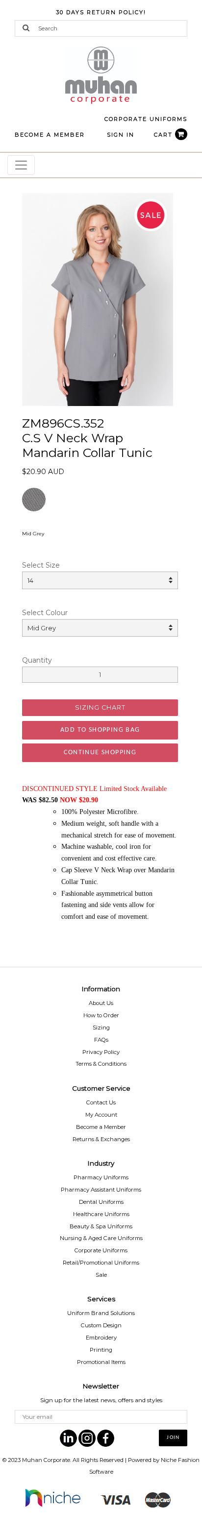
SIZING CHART (100, 707)
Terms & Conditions (101, 1063)
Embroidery (101, 1337)
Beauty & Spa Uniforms (101, 1226)
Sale (101, 1274)
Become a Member (101, 1127)
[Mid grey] (97, 298)
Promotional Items (101, 1362)
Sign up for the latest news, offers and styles (101, 1400)
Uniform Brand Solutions (101, 1313)
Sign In (120, 134)
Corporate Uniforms (101, 1250)
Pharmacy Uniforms (101, 1177)
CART (164, 134)
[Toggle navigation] (21, 165)
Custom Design (101, 1325)
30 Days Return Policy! (101, 12)
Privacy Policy (101, 1052)
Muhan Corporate (46, 1460)
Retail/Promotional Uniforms (101, 1262)
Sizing (101, 1027)
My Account (101, 1114)
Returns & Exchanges (101, 1139)
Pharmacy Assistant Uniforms (101, 1189)
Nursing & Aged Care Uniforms (101, 1238)
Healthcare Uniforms (101, 1214)
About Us (101, 1003)
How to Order (101, 1015)
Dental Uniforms (101, 1201)
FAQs (101, 1039)
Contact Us (101, 1102)
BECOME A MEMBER (50, 134)
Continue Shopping (100, 752)
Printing (101, 1349)
